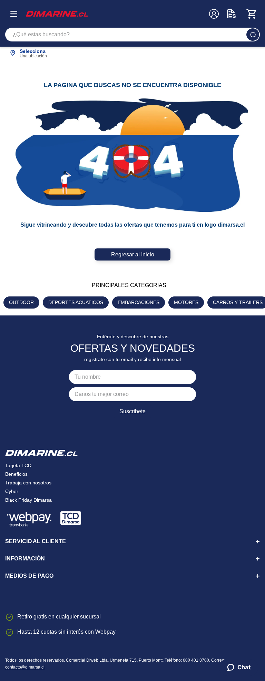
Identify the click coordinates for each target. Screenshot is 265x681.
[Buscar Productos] (253, 34)
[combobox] (132, 34)
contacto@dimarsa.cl (25, 667)
